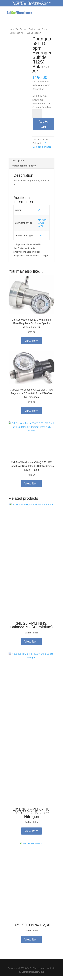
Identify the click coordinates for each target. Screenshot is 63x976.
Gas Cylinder (21, 29)
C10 (39, 235)
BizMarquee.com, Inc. (33, 971)
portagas (46, 146)
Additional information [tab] (24, 165)
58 (39, 209)
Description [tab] (18, 160)
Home (11, 29)
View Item (31, 341)
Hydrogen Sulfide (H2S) (42, 222)
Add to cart (43, 124)
